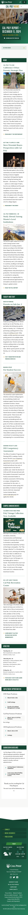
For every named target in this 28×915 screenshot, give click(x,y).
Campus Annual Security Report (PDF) (13, 897)
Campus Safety (13, 889)
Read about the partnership (13, 134)
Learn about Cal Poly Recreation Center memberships (11, 635)
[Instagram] (11, 877)
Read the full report (11, 288)
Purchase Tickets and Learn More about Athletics (13, 679)
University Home (13, 882)
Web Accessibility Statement (11, 895)
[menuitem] (11, 877)
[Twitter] (14, 877)
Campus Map (13, 887)
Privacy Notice (8, 893)
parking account (13, 333)
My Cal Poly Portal (13, 884)
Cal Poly (12, 6)
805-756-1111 (14, 874)
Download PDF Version (12, 38)
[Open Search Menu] (20, 2)
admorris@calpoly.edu (10, 495)
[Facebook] (17, 877)
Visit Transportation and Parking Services (13, 358)
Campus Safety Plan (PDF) (13, 899)
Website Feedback (17, 893)
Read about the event (11, 205)
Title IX (20, 895)
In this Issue (7, 48)
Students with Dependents (13, 901)
